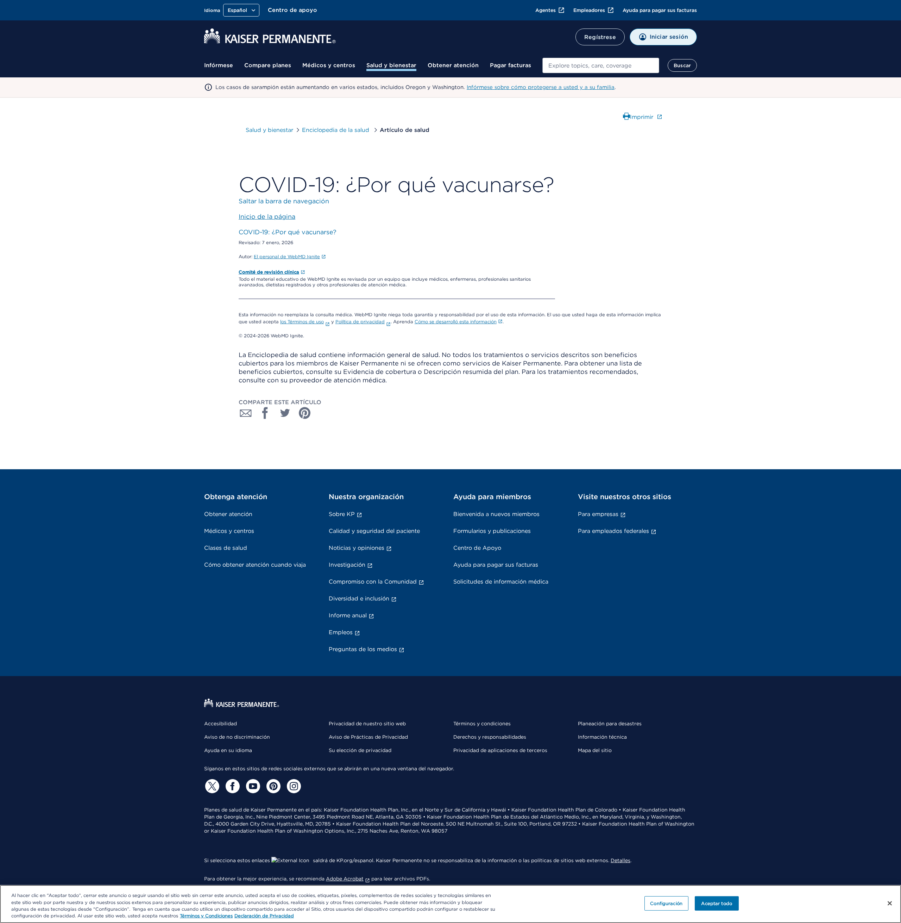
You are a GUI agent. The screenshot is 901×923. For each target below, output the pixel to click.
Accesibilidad (220, 723)
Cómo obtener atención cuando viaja (255, 564)
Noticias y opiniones (356, 548)
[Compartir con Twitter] (285, 413)
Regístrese (600, 37)
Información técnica (602, 737)
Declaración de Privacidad (264, 915)
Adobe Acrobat (345, 878)
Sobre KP (342, 514)
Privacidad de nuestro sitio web (367, 723)
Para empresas (598, 514)
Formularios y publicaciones (492, 531)
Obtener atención (453, 65)
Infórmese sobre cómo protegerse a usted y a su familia (541, 87)
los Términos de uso (302, 321)
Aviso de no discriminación (237, 737)
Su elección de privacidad (360, 750)
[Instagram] (293, 786)
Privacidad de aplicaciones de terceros (500, 750)
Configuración (666, 903)
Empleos (341, 632)
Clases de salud (225, 548)
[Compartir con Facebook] (265, 413)
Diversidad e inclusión (359, 598)
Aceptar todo (716, 903)
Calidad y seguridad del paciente (374, 531)
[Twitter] (211, 786)
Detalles (620, 860)
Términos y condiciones (482, 723)
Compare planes (267, 65)
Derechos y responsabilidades (489, 737)
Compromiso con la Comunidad (373, 581)
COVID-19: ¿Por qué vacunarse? (287, 232)
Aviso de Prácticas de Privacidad (368, 737)
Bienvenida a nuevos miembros (496, 514)
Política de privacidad (360, 321)
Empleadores (589, 10)
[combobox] (600, 65)
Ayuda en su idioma (228, 750)
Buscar (682, 65)
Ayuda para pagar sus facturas (660, 10)
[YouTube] (252, 786)
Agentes (545, 10)
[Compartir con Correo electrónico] (246, 413)
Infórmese (218, 65)
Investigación (347, 564)
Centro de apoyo (292, 10)
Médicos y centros (328, 65)
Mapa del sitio (595, 750)
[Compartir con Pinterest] (305, 413)
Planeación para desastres (610, 723)
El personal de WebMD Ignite (287, 256)
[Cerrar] (889, 903)
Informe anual (348, 615)
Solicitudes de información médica (500, 581)
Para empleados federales (613, 531)
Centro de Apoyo (477, 548)
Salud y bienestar (391, 65)
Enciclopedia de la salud (336, 130)
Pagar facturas (510, 65)
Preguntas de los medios (363, 649)
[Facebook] (232, 786)
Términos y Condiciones (206, 915)
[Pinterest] (272, 786)
